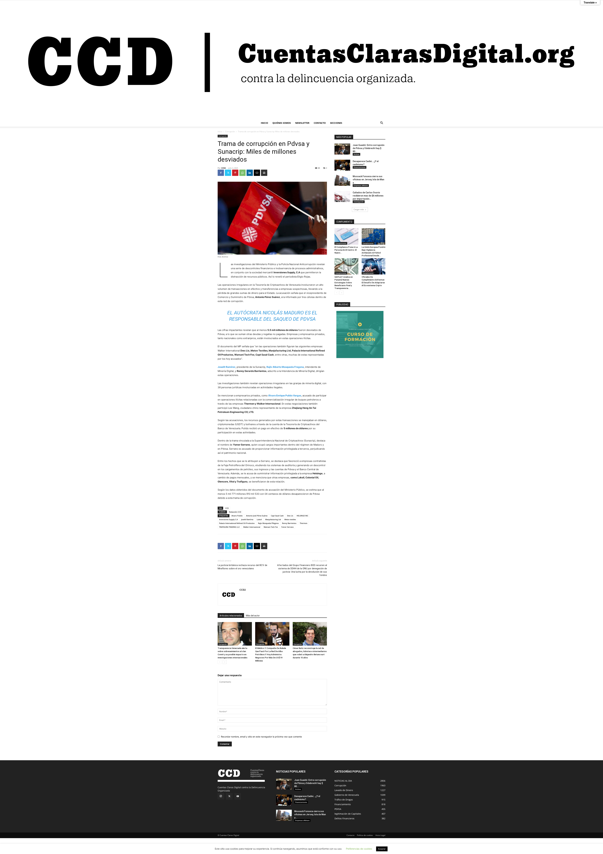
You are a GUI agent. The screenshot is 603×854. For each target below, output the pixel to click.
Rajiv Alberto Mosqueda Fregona (285, 366)
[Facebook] (221, 173)
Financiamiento (359, 167)
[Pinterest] (235, 173)
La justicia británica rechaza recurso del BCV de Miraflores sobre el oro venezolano (242, 567)
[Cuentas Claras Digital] (301, 59)
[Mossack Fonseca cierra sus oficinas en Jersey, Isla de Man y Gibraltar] (342, 180)
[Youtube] (238, 796)
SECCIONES (336, 122)
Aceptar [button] (382, 849)
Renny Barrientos (289, 523)
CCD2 (223, 168)
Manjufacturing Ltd (273, 519)
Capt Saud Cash (277, 515)
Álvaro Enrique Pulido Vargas (284, 395)
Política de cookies (365, 835)
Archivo (356, 154)
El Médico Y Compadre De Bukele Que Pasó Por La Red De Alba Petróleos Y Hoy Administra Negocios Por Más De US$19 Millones (270, 654)
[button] (381, 123)
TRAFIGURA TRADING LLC (229, 527)
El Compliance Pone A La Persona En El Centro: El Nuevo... (346, 250)
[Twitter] (228, 173)
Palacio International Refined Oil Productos (237, 523)
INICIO (264, 122)
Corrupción (230, 131)
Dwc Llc (290, 515)
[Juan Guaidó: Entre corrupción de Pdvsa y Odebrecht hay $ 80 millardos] (342, 149)
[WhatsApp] (242, 173)
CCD (227, 508)
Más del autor (253, 615)
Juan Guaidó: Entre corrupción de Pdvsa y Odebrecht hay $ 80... (368, 148)
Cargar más (359, 209)
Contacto (350, 835)
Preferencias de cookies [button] (359, 848)
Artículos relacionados (231, 615)
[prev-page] (220, 662)
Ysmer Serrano (287, 527)
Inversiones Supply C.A (228, 519)
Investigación (359, 202)
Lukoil (259, 519)
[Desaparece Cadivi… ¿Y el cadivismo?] (342, 165)
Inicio (220, 131)
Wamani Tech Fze (271, 527)
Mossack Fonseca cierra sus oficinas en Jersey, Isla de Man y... (368, 179)
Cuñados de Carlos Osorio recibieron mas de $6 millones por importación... (368, 195)
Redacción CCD (235, 512)
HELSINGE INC (302, 515)
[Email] (257, 173)
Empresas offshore (361, 185)
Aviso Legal (380, 835)
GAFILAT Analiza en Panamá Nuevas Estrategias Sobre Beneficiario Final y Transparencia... (343, 282)
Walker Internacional (251, 527)
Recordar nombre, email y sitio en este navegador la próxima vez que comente (261, 736)
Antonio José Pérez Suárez (256, 515)
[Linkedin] (250, 173)
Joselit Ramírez (226, 366)
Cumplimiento (340, 243)
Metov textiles (290, 519)
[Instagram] (221, 796)
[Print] (264, 173)
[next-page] (225, 662)
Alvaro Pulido (237, 515)
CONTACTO (320, 122)
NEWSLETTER (302, 122)
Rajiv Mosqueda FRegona (268, 523)
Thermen (303, 523)
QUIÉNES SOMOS (281, 122)
